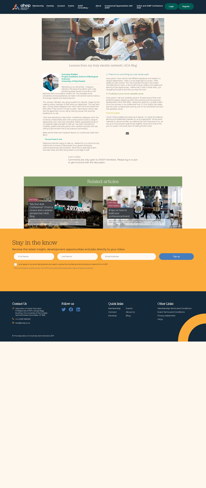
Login (171, 6)
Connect (112, 312)
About (98, 6)
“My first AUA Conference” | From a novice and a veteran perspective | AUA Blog (41, 210)
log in (128, 159)
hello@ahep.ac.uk (22, 323)
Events (71, 6)
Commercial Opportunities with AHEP (119, 7)
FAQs (160, 319)
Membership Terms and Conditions (174, 308)
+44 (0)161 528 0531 (22, 319)
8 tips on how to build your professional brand (119, 213)
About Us (130, 312)
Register (186, 6)
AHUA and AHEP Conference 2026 (150, 7)
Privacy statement (166, 316)
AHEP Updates (113, 206)
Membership (38, 6)
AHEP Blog (33, 200)
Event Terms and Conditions (171, 312)
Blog (128, 316)
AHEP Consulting (83, 7)
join (136, 159)
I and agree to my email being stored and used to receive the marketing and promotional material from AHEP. (63, 264)
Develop (50, 6)
